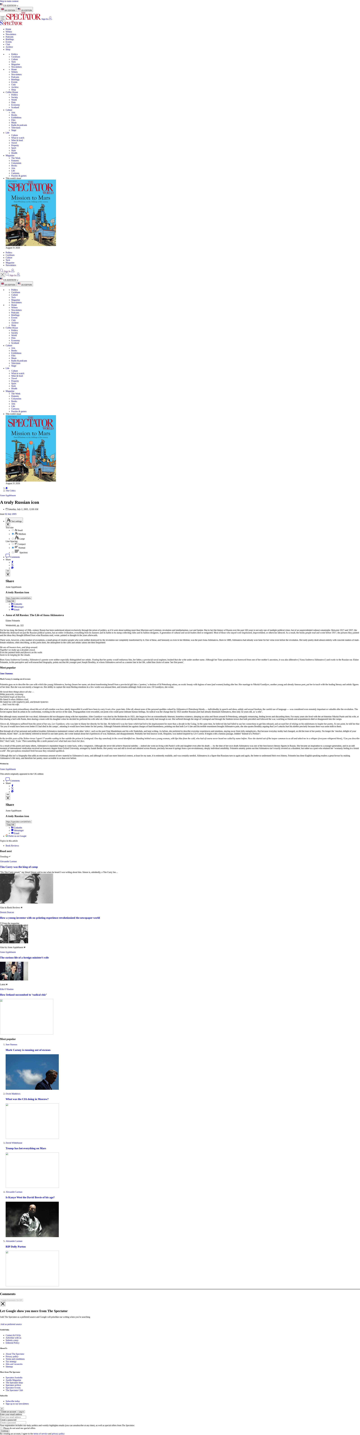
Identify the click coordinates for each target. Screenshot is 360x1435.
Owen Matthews (13, 1094)
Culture (14, 59)
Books (14, 115)
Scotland (15, 107)
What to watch (17, 138)
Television (15, 127)
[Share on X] (12, 565)
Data (13, 102)
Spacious (24, 552)
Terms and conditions (15, 1359)
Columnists (16, 163)
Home (8, 29)
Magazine (15, 64)
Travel (14, 143)
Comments (15, 557)
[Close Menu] (2, 275)
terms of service (41, 1433)
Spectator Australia (14, 1377)
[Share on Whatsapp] (12, 568)
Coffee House (12, 92)
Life (7, 133)
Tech (13, 62)
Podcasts (9, 37)
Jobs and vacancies (14, 1364)
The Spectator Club (14, 1390)
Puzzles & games (18, 176)
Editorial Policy (12, 1343)
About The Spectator (15, 1354)
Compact (22, 544)
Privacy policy (12, 1356)
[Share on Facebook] (12, 562)
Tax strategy (11, 1361)
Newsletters (11, 34)
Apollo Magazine (13, 1380)
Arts (13, 112)
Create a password (8, 1420)
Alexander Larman (8, 861)
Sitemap (9, 1366)
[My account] (50, 19)
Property (15, 145)
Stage (13, 130)
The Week (15, 158)
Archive (9, 47)
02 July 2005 (10, 514)
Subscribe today (13, 1401)
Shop (8, 49)
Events (9, 42)
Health (14, 153)
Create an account (8, 1412)
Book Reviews (12, 845)
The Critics (10, 490)
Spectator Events (13, 1387)
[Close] (3, 1304)
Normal (21, 548)
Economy (15, 105)
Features (15, 160)
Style (13, 150)
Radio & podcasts (19, 125)
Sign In (44, 19)
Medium (22, 534)
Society (14, 97)
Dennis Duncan (7, 912)
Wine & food (17, 140)
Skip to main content (9, 1)
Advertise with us (13, 1338)
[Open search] (1, 271)
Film (13, 120)
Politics (14, 54)
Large (22, 539)
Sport (13, 148)
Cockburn (15, 57)
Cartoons (15, 173)
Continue (4, 1431)
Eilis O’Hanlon (7, 989)
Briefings (10, 39)
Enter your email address (11, 1414)
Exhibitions (16, 117)
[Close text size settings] (8, 524)
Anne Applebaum (8, 769)
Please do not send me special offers (19, 1428)
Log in (21, 1412)
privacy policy (58, 1433)
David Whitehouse (14, 1143)
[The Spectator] (23, 19)
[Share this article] (8, 571)
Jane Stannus (6, 673)
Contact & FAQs (13, 1335)
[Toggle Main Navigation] (3, 18)
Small (20, 530)
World (14, 100)
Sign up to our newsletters (17, 1404)
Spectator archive (13, 1385)
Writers (9, 32)
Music (14, 122)
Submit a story (12, 1340)
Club (8, 44)
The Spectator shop (14, 1382)
